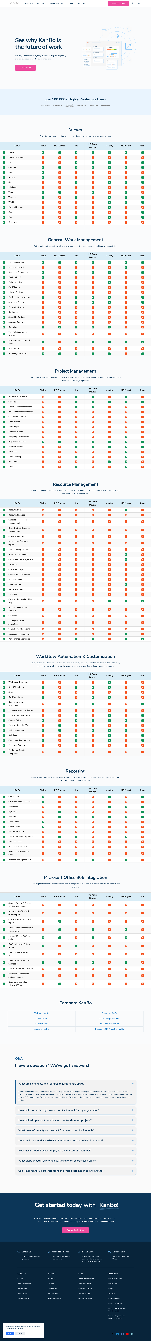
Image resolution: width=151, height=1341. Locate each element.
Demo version (118, 1252)
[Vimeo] (132, 1334)
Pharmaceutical (53, 1293)
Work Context (22, 1293)
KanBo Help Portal (60, 1252)
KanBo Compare (114, 1298)
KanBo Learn (88, 1252)
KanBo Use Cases (56, 3)
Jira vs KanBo (41, 1018)
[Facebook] (122, 1334)
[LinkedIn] (117, 1334)
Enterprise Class (23, 1298)
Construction (52, 1289)
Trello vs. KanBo (41, 1013)
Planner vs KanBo (109, 1013)
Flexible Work (22, 1289)
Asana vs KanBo (41, 1029)
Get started (25, 67)
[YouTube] (127, 1334)
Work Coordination (24, 1284)
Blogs (110, 1289)
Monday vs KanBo (42, 1023)
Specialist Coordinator (86, 1279)
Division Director (84, 1293)
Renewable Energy (54, 1298)
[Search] (133, 3)
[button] (139, 3)
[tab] (75, 1084)
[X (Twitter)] (112, 1334)
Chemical (51, 1284)
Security (20, 1279)
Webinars (111, 1293)
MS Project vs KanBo (109, 1023)
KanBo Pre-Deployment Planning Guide (117, 1309)
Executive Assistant (85, 1289)
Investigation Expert (85, 1298)
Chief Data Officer (84, 1284)
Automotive (52, 1279)
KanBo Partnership (115, 1303)
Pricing (70, 3)
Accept (10, 1333)
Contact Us (26, 1252)
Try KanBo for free (118, 3)
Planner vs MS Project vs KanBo (109, 1029)
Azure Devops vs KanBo (109, 1018)
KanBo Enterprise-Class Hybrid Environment (117, 1317)
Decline (19, 1333)
